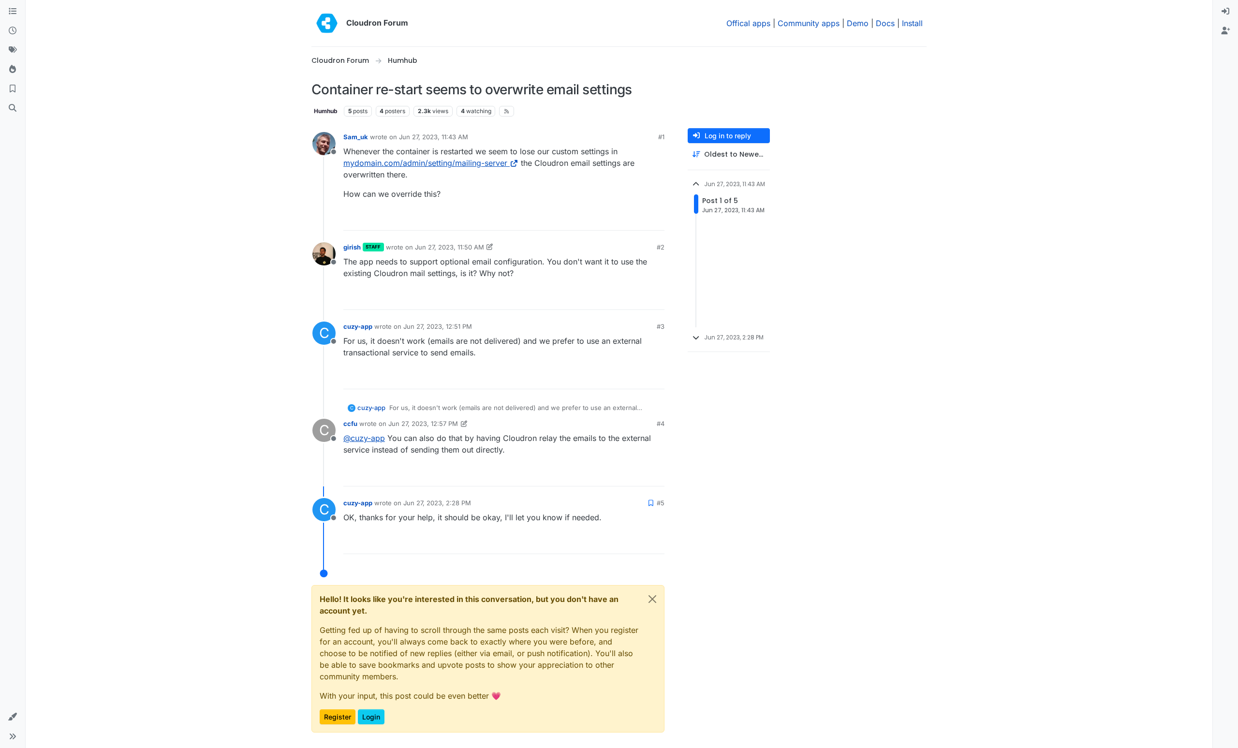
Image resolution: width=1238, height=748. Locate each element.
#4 (660, 423)
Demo (858, 23)
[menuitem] (1225, 11)
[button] (12, 717)
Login (371, 717)
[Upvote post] (641, 218)
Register (337, 717)
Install (912, 23)
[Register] (1225, 31)
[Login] (1225, 11)
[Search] (12, 108)
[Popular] (12, 69)
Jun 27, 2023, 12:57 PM (423, 423)
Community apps (809, 23)
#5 (660, 503)
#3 (660, 326)
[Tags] (12, 50)
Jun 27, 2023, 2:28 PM (437, 503)
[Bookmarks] (12, 89)
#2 (660, 247)
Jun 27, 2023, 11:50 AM (449, 247)
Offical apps (748, 23)
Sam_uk (355, 137)
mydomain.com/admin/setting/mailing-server (425, 163)
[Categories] (12, 11)
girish (352, 247)
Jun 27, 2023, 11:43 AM (433, 137)
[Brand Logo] (327, 23)
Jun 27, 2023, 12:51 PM (437, 326)
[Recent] (12, 31)
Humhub (326, 111)
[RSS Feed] (506, 111)
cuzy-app (357, 326)
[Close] (652, 599)
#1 (661, 137)
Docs (885, 23)
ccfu (350, 423)
